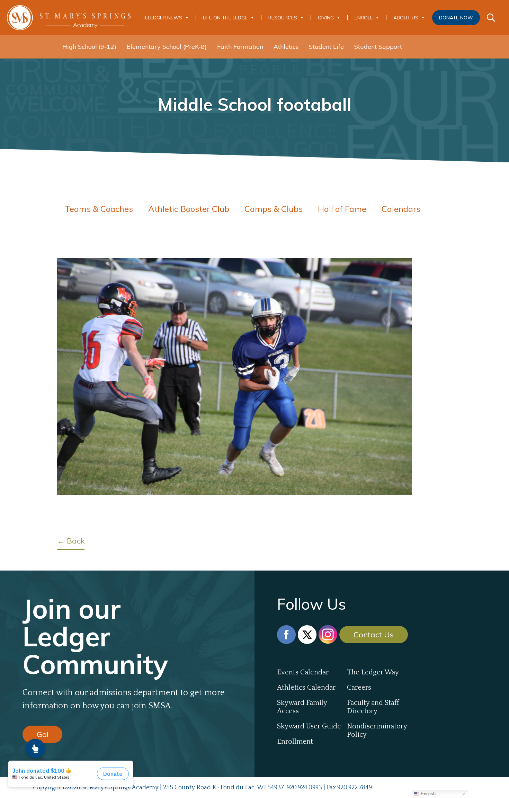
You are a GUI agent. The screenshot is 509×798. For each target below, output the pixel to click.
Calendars (401, 209)
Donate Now (456, 18)
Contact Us (374, 634)
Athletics (286, 47)
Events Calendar (303, 672)
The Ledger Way (373, 672)
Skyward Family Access (302, 707)
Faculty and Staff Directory (373, 707)
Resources (282, 18)
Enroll (364, 18)
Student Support (378, 47)
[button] (35, 748)
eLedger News (163, 18)
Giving (326, 18)
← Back (70, 541)
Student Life (326, 47)
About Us (405, 18)
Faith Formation (240, 47)
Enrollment (295, 741)
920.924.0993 (304, 787)
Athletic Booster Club (188, 209)
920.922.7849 (354, 787)
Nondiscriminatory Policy (377, 730)
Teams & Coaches (99, 209)
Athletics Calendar (306, 687)
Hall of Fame (342, 209)
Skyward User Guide (309, 726)
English (427, 793)
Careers (359, 687)
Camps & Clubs (273, 209)
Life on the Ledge (225, 18)
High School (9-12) (89, 47)
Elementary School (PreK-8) (167, 47)
